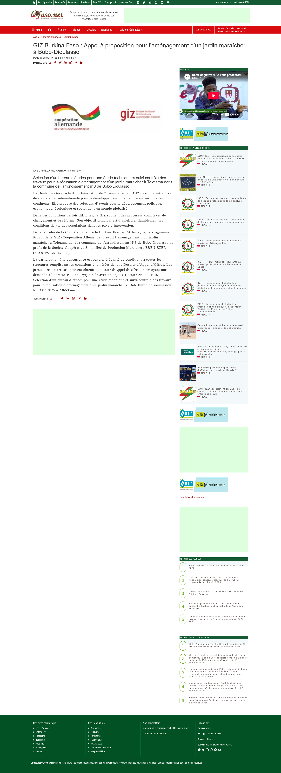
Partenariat (96, 736)
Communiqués (70, 36)
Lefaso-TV (60, 2)
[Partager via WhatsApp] (70, 62)
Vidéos (76, 29)
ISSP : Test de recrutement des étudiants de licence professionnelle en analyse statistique (221, 201)
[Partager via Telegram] (76, 62)
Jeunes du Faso (126, 2)
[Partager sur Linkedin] (65, 62)
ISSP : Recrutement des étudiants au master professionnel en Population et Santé (219, 264)
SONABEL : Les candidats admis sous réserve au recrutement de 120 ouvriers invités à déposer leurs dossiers (221, 158)
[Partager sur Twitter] (60, 62)
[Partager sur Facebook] (55, 62)
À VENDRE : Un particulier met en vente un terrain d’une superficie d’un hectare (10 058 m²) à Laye (221, 179)
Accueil (36, 36)
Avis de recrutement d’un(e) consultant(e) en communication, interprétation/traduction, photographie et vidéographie (222, 350)
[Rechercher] (49, 30)
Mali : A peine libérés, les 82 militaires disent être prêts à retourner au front (218, 645)
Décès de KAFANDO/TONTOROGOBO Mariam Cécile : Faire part (216, 592)
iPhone (210, 739)
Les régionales (45, 2)
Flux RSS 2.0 (96, 743)
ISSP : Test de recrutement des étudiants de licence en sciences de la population (221, 220)
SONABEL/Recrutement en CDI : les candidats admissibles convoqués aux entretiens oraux (219, 391)
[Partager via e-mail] (50, 62)
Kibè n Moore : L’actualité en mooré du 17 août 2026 (217, 566)
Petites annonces (52, 36)
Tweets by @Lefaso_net (192, 497)
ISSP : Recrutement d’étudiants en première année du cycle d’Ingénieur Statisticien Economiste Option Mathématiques (219, 308)
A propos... (96, 728)
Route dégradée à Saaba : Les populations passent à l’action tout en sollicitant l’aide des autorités (216, 606)
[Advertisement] (187, 15)
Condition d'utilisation (101, 747)
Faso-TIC (97, 2)
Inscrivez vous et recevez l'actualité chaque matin (166, 728)
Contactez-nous (203, 29)
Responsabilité (98, 751)
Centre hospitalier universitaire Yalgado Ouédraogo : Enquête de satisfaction (220, 326)
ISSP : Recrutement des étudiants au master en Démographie (219, 241)
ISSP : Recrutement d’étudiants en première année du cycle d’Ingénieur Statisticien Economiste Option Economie (221, 285)
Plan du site (96, 739)
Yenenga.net (110, 2)
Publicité (95, 732)
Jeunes (39, 751)
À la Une (62, 29)
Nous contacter (205, 728)
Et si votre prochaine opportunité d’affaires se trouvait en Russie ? (217, 368)
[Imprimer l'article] (81, 62)
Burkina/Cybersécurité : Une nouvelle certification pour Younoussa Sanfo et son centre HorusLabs (218, 698)
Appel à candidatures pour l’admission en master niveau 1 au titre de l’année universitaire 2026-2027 (218, 619)
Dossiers (91, 29)
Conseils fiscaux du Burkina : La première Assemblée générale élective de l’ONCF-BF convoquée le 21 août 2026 (214, 580)
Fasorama (73, 2)
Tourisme (85, 2)
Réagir (205, 164)
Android (201, 739)
